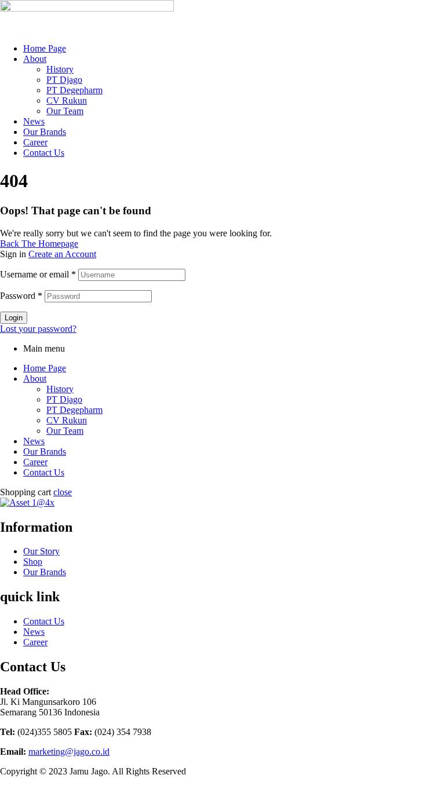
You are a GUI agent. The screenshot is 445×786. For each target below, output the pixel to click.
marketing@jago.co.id (69, 751)
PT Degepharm (74, 90)
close (62, 492)
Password (21, 296)
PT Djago (64, 80)
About (34, 59)
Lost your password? (38, 329)
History (60, 69)
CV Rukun (66, 100)
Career (35, 142)
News (34, 121)
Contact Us (43, 153)
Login (14, 317)
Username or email (38, 274)
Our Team (64, 111)
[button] (234, 59)
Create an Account (62, 254)
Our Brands (44, 132)
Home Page (44, 48)
